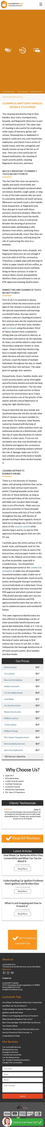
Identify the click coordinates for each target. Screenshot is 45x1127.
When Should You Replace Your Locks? (17, 1019)
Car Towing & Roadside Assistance (16, 1060)
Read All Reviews (26, 838)
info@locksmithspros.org (12, 989)
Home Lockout (10, 667)
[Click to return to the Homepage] (12, 7)
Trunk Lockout (10, 724)
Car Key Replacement (13, 693)
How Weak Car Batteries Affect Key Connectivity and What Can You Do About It (23, 858)
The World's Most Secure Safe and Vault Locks (20, 1029)
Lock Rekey (9, 699)
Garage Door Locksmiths (12, 1062)
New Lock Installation (13, 680)
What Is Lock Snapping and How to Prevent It (23, 904)
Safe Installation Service (14, 744)
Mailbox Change (11, 731)
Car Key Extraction (12, 705)
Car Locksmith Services (11, 1047)
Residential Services (10, 1049)
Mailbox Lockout (11, 718)
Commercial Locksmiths (11, 1055)
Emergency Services (10, 1052)
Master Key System (12, 712)
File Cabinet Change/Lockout (16, 737)
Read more (6, 969)
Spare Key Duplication (13, 750)
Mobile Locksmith (11, 686)
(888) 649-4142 (14, 987)
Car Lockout (9, 673)
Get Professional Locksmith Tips (25, 941)
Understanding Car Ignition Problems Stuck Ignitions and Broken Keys (23, 882)
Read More (22, 869)
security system (22, 526)
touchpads (11, 328)
